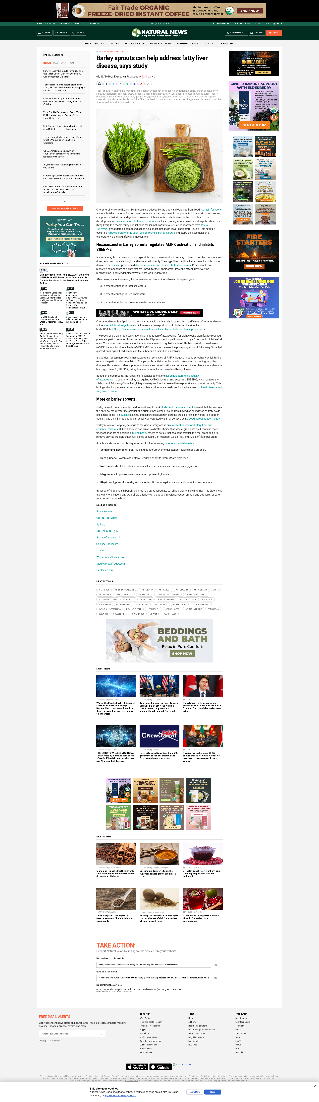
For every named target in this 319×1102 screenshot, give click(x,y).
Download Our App (241, 24)
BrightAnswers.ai (221, 24)
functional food (115, 96)
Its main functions (211, 209)
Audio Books (94, 24)
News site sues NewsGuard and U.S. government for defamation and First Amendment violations (159, 756)
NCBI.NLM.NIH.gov (107, 531)
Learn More (195, 1092)
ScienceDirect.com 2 (108, 544)
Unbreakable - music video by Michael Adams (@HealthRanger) (77, 319)
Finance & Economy (160, 43)
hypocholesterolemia (118, 99)
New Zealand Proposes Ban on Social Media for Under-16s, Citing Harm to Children (62, 101)
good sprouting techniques (204, 418)
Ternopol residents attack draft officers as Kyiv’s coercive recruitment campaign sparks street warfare (64, 87)
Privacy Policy (146, 1048)
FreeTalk (239, 1041)
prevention (197, 99)
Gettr (237, 1037)
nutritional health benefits (179, 443)
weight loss (131, 102)
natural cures (165, 99)
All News (192, 1022)
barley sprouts (125, 595)
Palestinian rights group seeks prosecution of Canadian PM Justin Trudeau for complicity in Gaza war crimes (202, 707)
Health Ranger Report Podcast (202, 1030)
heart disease (186, 96)
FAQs (267, 24)
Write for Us (145, 1033)
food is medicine (166, 599)
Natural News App (196, 1033)
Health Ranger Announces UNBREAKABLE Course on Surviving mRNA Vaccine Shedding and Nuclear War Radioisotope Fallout (76, 300)
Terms (114, 1076)
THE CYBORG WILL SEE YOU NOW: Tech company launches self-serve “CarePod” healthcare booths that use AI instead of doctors (115, 757)
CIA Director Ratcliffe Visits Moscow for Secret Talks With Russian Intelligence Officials (62, 189)
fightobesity (191, 93)
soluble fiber (120, 614)
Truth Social (240, 1033)
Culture (114, 43)
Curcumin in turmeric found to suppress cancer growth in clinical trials (158, 874)
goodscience (171, 96)
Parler (238, 1030)
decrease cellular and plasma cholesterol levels (163, 265)
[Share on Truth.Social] (134, 84)
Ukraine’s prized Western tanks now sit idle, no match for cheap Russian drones (63, 177)
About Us (257, 24)
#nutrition (108, 90)
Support (143, 1030)
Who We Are (145, 1018)
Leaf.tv (100, 550)
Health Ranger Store (197, 1026)
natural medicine (181, 99)
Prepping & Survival (188, 43)
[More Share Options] (148, 84)
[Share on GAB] (127, 84)
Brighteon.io (241, 1018)
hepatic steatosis (201, 604)
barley (193, 90)
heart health (200, 96)
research (208, 99)
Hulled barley (139, 433)
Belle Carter (113, 700)
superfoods (108, 102)
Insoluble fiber (137, 99)
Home (39, 24)
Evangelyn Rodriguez (126, 76)
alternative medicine (124, 90)
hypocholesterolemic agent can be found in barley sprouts (141, 232)
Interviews (80, 24)
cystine (125, 414)
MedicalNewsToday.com (110, 563)
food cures (204, 93)
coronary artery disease (130, 93)
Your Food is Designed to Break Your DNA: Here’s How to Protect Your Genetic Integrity (62, 115)
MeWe (238, 1045)
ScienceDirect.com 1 (108, 537)
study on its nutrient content (177, 407)
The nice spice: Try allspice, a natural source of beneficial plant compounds (114, 918)
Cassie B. (199, 700)
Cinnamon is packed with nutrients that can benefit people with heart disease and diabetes (115, 874)
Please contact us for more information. (114, 992)
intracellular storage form (118, 325)
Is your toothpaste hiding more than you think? (62, 166)
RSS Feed (192, 1045)
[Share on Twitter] (113, 84)
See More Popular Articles (65, 208)
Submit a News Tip (148, 1045)
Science (209, 43)
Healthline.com (104, 570)
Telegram (239, 1026)
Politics (99, 43)
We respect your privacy (49, 1041)
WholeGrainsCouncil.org (110, 557)
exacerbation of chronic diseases (136, 221)
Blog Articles (194, 1041)
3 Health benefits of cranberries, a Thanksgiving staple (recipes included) (201, 874)
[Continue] (102, 1033)
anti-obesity (142, 90)
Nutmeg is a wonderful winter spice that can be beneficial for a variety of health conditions (159, 918)
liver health (151, 99)
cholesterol (111, 93)
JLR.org (100, 524)
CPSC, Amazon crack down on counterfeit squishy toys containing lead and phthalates (61, 153)
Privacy (107, 1076)
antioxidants (182, 90)
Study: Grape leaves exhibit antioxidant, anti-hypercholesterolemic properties (158, 329)
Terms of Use (146, 1052)
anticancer (155, 90)
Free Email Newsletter (150, 1026)
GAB (237, 1048)
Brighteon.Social (243, 1022)
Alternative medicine (114, 52)
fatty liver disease (174, 93)
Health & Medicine (134, 43)
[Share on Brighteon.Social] (99, 84)
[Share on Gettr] (141, 84)
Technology (226, 43)
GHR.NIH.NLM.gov (106, 517)
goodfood (129, 96)
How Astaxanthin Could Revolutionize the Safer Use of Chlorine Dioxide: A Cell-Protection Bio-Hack (63, 73)
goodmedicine (155, 96)
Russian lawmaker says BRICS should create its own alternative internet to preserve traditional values (201, 757)
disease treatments (154, 93)
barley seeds (203, 90)
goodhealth (141, 96)
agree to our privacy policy (120, 1095)
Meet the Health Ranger (151, 1022)
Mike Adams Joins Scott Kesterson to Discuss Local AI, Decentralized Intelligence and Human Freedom (51, 298)
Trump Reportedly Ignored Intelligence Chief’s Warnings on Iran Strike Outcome (63, 140)
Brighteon (50, 24)
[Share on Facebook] (106, 84)
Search (279, 24)
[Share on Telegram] (120, 84)
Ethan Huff (157, 700)
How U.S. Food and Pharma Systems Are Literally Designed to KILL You (51, 321)
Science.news (104, 511)
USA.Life (239, 1052)
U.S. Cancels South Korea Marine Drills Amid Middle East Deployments (63, 127)
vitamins (119, 102)
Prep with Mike (65, 24)
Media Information (148, 1037)
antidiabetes (168, 90)
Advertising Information (150, 1041)
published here (131, 1081)
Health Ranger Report (52, 263)
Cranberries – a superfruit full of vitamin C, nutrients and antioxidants (201, 918)
